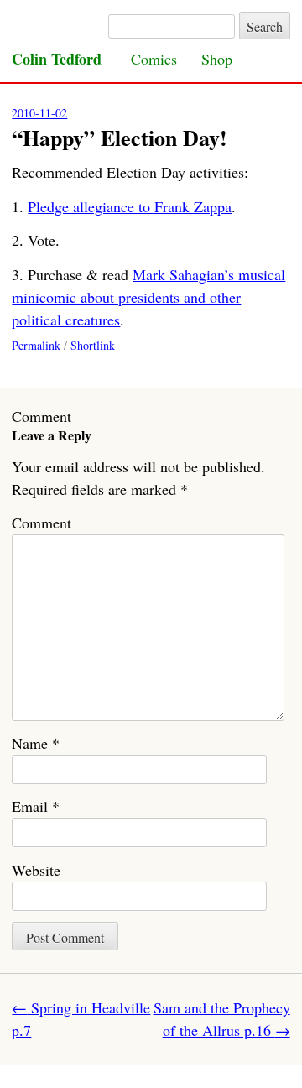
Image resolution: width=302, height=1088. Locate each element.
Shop (216, 58)
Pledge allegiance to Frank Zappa (130, 206)
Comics (154, 58)
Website (36, 870)
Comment (41, 523)
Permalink (36, 345)
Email (36, 806)
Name (36, 743)
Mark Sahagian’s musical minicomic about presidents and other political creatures (148, 297)
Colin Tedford (57, 59)
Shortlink (92, 345)
